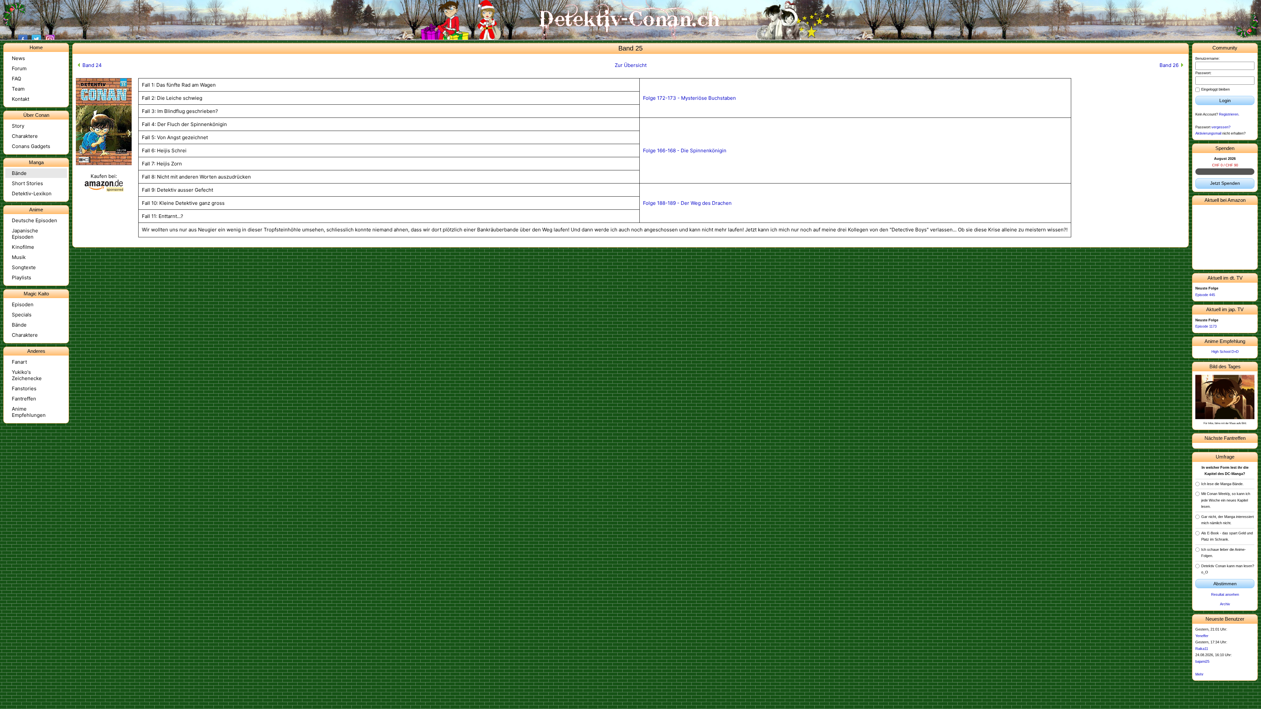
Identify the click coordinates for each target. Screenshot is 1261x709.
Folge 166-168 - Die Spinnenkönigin (684, 150)
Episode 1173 (1206, 326)
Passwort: (1203, 73)
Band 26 (1169, 65)
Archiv (1225, 604)
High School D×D (1225, 352)
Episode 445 (1205, 295)
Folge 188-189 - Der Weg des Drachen (687, 203)
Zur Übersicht (631, 65)
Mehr (1199, 674)
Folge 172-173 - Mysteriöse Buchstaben (689, 98)
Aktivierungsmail (1208, 133)
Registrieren (1228, 114)
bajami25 (1202, 661)
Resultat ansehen (1225, 594)
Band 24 (92, 65)
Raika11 (1201, 649)
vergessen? (1220, 127)
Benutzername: (1207, 58)
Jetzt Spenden (1225, 183)
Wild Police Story (1225, 263)
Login (1225, 100)
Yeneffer (1201, 636)
